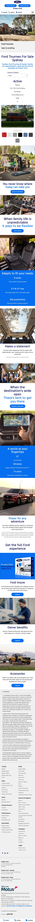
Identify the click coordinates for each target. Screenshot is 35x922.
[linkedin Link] (5, 853)
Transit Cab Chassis (7, 794)
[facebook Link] (3, 853)
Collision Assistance (23, 825)
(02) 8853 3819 (8, 880)
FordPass (20, 842)
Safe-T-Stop (21, 807)
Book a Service (24, 5)
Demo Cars (21, 777)
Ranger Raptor (5, 771)
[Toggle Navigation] (33, 12)
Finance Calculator (23, 788)
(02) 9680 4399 (9, 873)
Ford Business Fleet (23, 790)
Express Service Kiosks (24, 805)
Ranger (3, 769)
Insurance (20, 792)
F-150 (3, 777)
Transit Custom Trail (7, 785)
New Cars (20, 775)
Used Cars (21, 779)
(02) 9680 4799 (9, 865)
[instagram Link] (8, 853)
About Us (20, 838)
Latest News (21, 831)
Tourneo (4, 787)
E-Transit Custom (6, 832)
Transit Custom (6, 783)
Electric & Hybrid (22, 782)
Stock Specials (22, 773)
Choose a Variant (12, 72)
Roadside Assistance (23, 823)
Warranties (21, 821)
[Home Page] (17, 2)
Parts (19, 811)
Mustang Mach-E (6, 802)
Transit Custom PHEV (7, 830)
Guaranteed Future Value (25, 794)
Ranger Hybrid (5, 773)
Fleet (19, 784)
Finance (20, 786)
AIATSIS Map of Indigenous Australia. (19, 906)
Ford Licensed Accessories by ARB (25, 816)
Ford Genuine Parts (23, 813)
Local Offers (21, 771)
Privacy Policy (21, 848)
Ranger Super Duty (6, 775)
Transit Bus (5, 792)
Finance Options (10, 5)
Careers (20, 840)
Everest (4, 800)
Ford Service (21, 809)
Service (20, 800)
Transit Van (5, 789)
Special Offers (22, 769)
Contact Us (21, 833)
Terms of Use (21, 850)
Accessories (21, 819)
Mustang (4, 817)
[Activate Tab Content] (4, 135)
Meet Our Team (22, 835)
